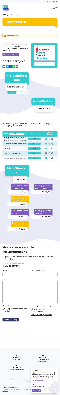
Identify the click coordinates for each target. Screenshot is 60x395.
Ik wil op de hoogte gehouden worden (15, 310)
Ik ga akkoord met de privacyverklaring (40, 310)
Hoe (20, 92)
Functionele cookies (39, 386)
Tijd (46, 133)
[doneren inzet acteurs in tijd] (46, 148)
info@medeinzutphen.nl (17, 369)
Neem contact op (10, 319)
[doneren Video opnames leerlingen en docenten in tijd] (46, 144)
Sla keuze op (36, 390)
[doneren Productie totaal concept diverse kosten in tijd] (46, 158)
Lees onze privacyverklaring (41, 315)
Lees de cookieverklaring (38, 380)
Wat (26, 92)
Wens (6, 134)
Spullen (49, 134)
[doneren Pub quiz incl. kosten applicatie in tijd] (49, 153)
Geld (49, 133)
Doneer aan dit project (11, 54)
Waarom (11, 92)
